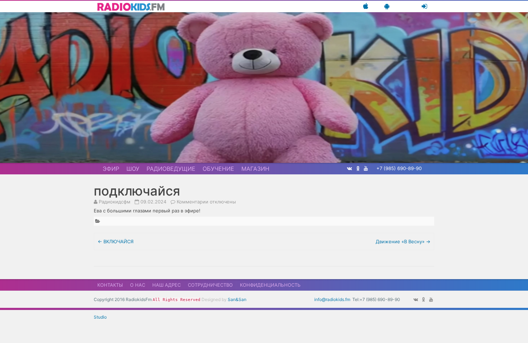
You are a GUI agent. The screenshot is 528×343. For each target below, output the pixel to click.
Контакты (110, 285)
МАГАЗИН (255, 168)
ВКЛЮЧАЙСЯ (116, 241)
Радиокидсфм (114, 202)
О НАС (137, 285)
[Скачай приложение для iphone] (365, 6)
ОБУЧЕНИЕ (218, 168)
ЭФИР (111, 168)
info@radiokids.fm (332, 299)
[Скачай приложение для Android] (386, 6)
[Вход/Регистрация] (424, 6)
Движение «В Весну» (403, 241)
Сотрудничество (210, 285)
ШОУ (132, 168)
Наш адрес (166, 285)
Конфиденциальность (270, 285)
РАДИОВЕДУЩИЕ (171, 168)
